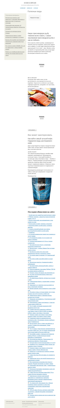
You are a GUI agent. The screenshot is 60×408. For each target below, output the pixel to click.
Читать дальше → (32, 130)
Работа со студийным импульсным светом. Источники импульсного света (14, 53)
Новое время (30, 3)
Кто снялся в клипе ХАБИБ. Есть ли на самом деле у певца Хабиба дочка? (15, 47)
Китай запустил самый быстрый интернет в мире (42, 215)
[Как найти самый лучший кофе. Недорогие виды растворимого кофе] (42, 191)
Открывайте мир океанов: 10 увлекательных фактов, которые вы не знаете (15, 27)
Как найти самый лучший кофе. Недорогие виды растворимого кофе (40, 141)
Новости (29, 8)
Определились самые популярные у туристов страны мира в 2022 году (41, 303)
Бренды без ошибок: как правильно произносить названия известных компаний (15, 41)
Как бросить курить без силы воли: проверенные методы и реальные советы (39, 252)
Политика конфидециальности (27, 403)
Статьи (36, 8)
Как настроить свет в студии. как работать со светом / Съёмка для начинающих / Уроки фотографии (41, 325)
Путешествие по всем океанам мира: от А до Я (42, 343)
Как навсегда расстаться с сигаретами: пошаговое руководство (39, 245)
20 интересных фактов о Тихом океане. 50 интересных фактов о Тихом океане (40, 340)
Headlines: (32, 232)
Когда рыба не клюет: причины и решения (40, 224)
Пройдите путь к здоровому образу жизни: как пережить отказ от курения (41, 345)
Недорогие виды (34, 17)
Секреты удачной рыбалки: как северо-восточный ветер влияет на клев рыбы (39, 230)
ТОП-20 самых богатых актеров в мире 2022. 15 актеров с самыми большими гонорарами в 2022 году (41, 391)
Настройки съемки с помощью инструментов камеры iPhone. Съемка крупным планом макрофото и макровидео (41, 335)
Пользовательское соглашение (31, 401)
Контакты (23, 401)
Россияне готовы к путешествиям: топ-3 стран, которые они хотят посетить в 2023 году (41, 293)
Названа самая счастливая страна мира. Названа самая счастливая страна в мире (40, 315)
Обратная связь (41, 401)
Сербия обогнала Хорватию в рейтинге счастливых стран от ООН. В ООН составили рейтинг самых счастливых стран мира (40, 311)
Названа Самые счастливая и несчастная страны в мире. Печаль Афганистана (40, 349)
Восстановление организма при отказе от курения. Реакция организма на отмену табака (40, 362)
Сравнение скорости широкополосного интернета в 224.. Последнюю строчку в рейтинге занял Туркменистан (41, 320)
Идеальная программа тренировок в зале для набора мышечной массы (41, 369)
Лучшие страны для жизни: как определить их (42, 273)
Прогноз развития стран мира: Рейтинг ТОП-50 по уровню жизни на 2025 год (41, 270)
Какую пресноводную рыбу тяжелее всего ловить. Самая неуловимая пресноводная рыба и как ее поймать (41, 36)
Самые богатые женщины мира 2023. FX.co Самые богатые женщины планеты (41, 373)
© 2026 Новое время (9, 401)
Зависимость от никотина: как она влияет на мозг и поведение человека (41, 286)
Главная (22, 8)
